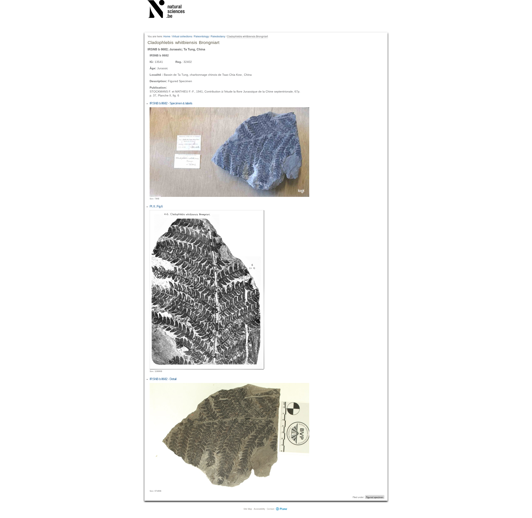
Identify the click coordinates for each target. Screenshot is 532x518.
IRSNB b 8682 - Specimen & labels (171, 103)
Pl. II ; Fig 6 (156, 206)
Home (166, 36)
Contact (270, 508)
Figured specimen (374, 497)
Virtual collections (182, 36)
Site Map (248, 508)
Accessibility (259, 508)
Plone (281, 508)
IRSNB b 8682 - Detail (163, 379)
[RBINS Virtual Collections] (169, 10)
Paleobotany (218, 36)
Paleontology (201, 36)
